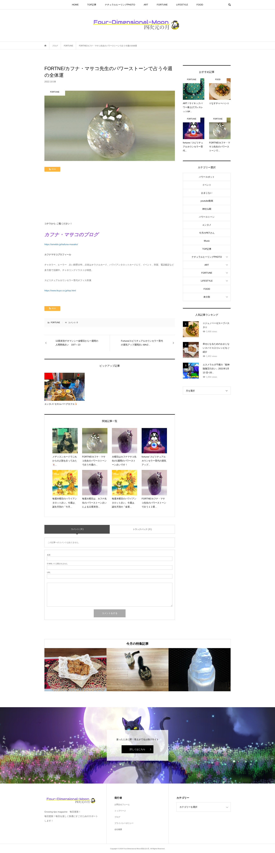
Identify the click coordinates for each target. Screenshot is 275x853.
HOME (75, 4)
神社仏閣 (206, 209)
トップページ (120, 811)
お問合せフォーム (122, 804)
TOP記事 (91, 4)
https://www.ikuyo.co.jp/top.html (60, 290)
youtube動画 (207, 201)
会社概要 (118, 829)
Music (207, 241)
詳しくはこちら (137, 749)
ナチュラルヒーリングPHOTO (120, 4)
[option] (75, 669)
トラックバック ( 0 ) (142, 529)
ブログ (117, 817)
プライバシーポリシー (124, 823)
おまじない (206, 193)
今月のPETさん (207, 233)
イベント (206, 185)
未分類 (206, 297)
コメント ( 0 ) (77, 529)
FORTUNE (162, 4)
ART (146, 4)
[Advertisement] (109, 197)
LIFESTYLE (182, 4)
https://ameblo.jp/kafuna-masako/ (61, 244)
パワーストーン (207, 217)
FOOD (200, 4)
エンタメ (206, 225)
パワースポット (207, 177)
